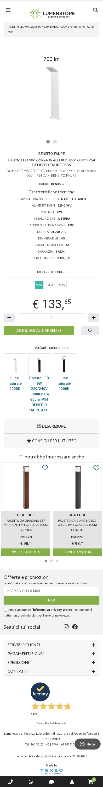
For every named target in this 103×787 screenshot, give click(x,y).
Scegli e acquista (26, 552)
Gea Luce (26, 515)
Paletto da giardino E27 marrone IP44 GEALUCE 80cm (26, 522)
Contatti (18, 671)
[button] (48, 142)
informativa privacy (47, 610)
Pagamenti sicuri (26, 653)
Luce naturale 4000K (14, 383)
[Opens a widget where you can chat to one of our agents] (87, 744)
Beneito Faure (51, 154)
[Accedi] (72, 782)
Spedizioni (18, 662)
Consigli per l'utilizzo (53, 440)
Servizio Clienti (24, 644)
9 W (51, 285)
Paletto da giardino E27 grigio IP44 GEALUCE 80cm (77, 522)
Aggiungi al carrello (38, 330)
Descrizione (53, 426)
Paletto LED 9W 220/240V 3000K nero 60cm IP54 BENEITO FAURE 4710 (39, 394)
